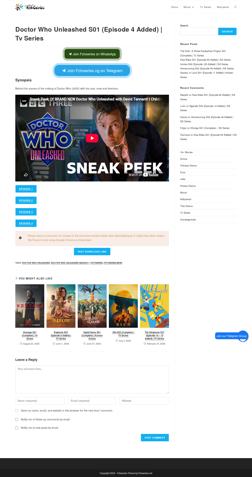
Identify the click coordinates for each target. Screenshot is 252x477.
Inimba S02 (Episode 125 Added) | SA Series (204, 64)
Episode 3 (26, 211)
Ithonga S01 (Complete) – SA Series (210, 128)
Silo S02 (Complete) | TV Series (123, 334)
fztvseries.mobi (113, 262)
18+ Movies (186, 152)
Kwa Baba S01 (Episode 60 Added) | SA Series (205, 59)
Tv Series (185, 212)
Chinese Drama (188, 165)
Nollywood (185, 199)
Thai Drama (186, 206)
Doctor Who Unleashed (36, 262)
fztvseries (96, 262)
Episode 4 (26, 223)
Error (182, 172)
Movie (183, 192)
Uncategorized (188, 219)
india (182, 179)
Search (184, 25)
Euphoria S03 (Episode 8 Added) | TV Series (61, 335)
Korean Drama (188, 186)
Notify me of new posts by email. (40, 427)
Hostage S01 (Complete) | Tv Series (30, 335)
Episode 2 (26, 200)
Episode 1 (26, 189)
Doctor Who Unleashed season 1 (70, 262)
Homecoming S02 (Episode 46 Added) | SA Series (207, 68)
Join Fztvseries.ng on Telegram (94, 70)
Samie (183, 117)
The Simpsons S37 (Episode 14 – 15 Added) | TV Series (154, 335)
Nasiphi (184, 95)
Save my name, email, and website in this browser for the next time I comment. (67, 410)
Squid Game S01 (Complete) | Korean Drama (92, 335)
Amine (183, 159)
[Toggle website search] (235, 7)
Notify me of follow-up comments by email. (45, 419)
